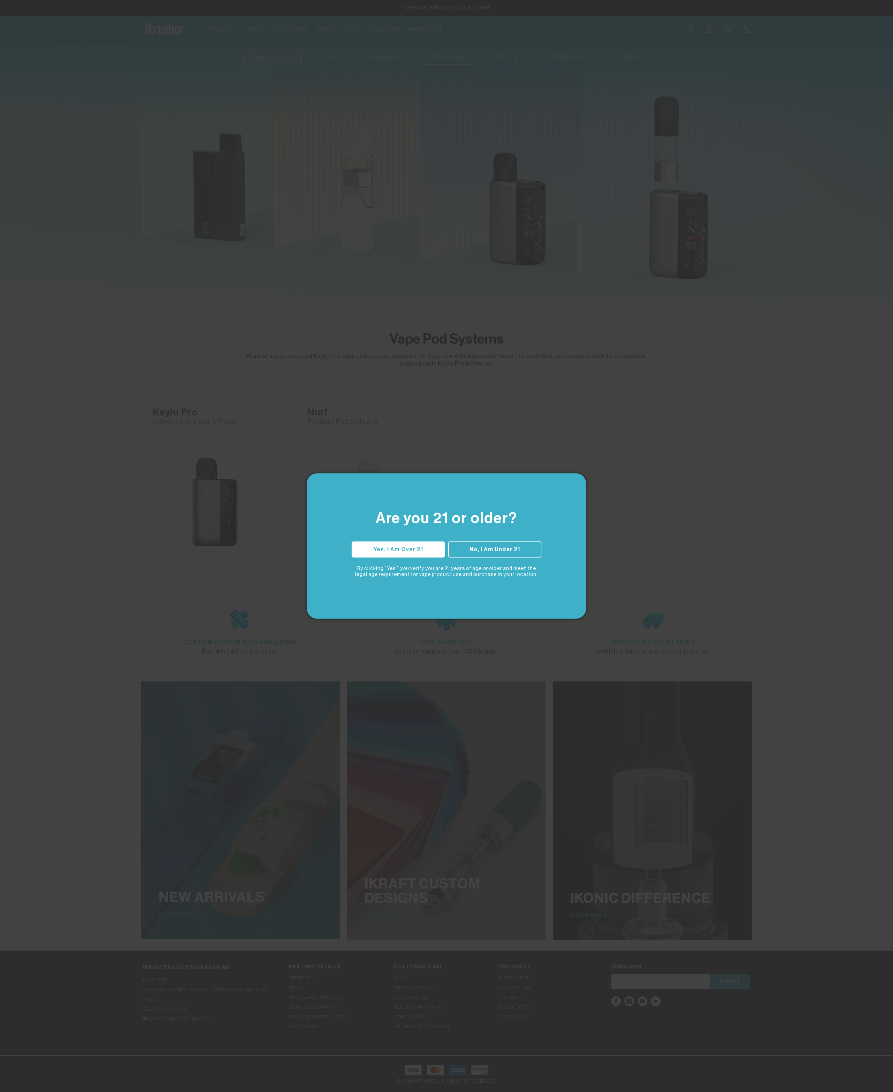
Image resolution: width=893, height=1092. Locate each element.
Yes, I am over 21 (398, 549)
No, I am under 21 (495, 549)
